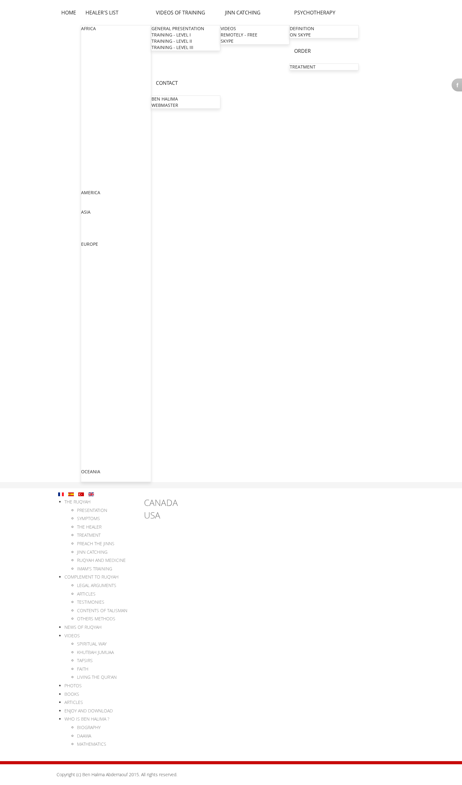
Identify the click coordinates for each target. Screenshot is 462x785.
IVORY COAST (95, 104)
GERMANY (92, 415)
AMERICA (90, 192)
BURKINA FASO (97, 54)
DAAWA (84, 736)
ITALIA (87, 421)
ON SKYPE (300, 35)
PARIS (88, 270)
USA (85, 205)
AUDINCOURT (96, 408)
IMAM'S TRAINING (94, 569)
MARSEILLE (93, 326)
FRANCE (89, 263)
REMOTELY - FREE (239, 35)
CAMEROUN (94, 60)
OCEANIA (90, 472)
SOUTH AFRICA (96, 167)
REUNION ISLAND (100, 377)
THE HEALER (89, 527)
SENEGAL (91, 161)
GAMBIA (89, 85)
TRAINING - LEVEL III (172, 47)
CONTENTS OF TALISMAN (102, 610)
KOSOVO (90, 427)
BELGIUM (91, 251)
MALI (86, 117)
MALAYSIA (91, 237)
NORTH (89, 276)
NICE (87, 339)
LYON (87, 307)
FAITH (82, 669)
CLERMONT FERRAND (104, 358)
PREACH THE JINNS (95, 543)
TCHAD (88, 173)
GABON (89, 79)
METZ (87, 289)
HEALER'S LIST (101, 12)
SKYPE (227, 41)
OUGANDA (92, 154)
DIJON (88, 389)
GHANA (89, 92)
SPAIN (87, 459)
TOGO (87, 180)
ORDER (302, 50)
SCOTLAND (92, 440)
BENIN (88, 48)
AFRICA (88, 28)
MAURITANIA (94, 123)
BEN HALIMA (164, 99)
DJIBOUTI (90, 73)
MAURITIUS (93, 129)
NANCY (89, 333)
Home (68, 12)
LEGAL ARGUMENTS (96, 585)
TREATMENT (303, 67)
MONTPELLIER (96, 320)
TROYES (90, 395)
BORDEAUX (93, 364)
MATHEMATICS (91, 744)
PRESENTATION (92, 510)
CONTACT (167, 83)
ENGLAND (91, 257)
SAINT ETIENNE (98, 351)
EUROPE (89, 244)
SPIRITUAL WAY (92, 644)
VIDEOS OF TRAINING (180, 12)
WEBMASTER (164, 105)
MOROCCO (92, 136)
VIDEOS (228, 28)
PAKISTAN (91, 231)
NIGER (88, 142)
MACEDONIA (94, 433)
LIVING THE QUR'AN (97, 677)
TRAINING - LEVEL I (171, 35)
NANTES (90, 370)
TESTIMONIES (90, 602)
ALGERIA (90, 35)
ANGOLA (90, 41)
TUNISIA (89, 186)
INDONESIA (93, 225)
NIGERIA (90, 148)
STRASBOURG (96, 295)
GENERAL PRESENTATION (177, 28)
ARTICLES (86, 594)
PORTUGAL (92, 452)
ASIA (86, 212)
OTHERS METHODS (96, 619)
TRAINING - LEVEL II (171, 41)
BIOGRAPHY (89, 727)
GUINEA (89, 98)
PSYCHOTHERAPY (314, 12)
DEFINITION (302, 28)
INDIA (87, 219)
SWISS (87, 446)
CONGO (89, 66)
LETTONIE (91, 465)
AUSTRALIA (92, 478)
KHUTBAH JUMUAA (95, 652)
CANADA (90, 199)
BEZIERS (90, 345)
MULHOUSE (94, 301)
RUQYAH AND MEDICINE (101, 560)
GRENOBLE (93, 314)
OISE (86, 282)
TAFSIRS (85, 660)
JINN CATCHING (243, 12)
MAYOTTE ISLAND (100, 383)
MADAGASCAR (96, 110)
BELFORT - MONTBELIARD (108, 402)
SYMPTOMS (88, 518)
